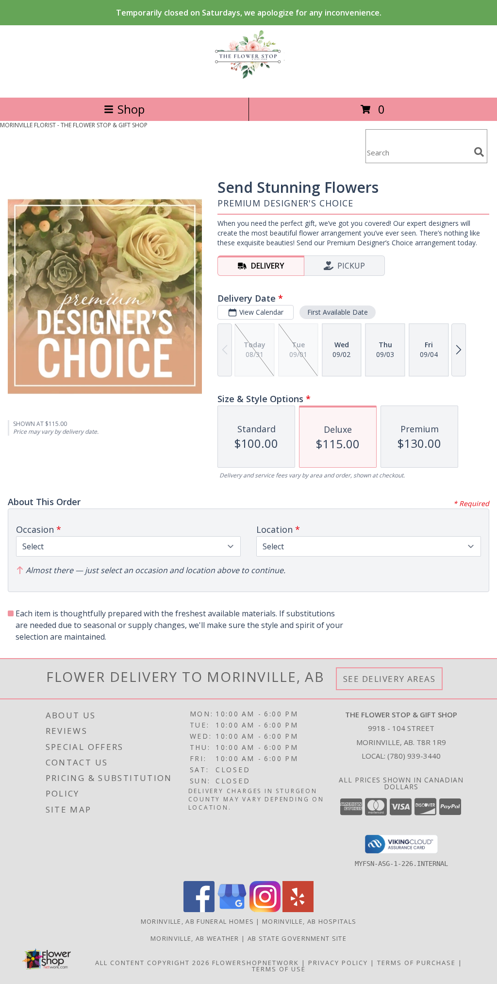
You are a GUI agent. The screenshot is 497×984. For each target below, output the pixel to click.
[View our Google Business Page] (232, 909)
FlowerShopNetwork (255, 962)
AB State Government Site (297, 938)
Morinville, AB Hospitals (309, 921)
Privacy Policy (338, 962)
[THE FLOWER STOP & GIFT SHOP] (248, 83)
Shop (131, 109)
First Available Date (337, 312)
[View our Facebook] (199, 909)
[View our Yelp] (298, 909)
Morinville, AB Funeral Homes (197, 921)
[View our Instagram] (265, 909)
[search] (479, 152)
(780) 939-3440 (414, 756)
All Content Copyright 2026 (152, 962)
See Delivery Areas (389, 678)
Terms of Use (279, 969)
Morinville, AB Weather (194, 938)
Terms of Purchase (416, 962)
